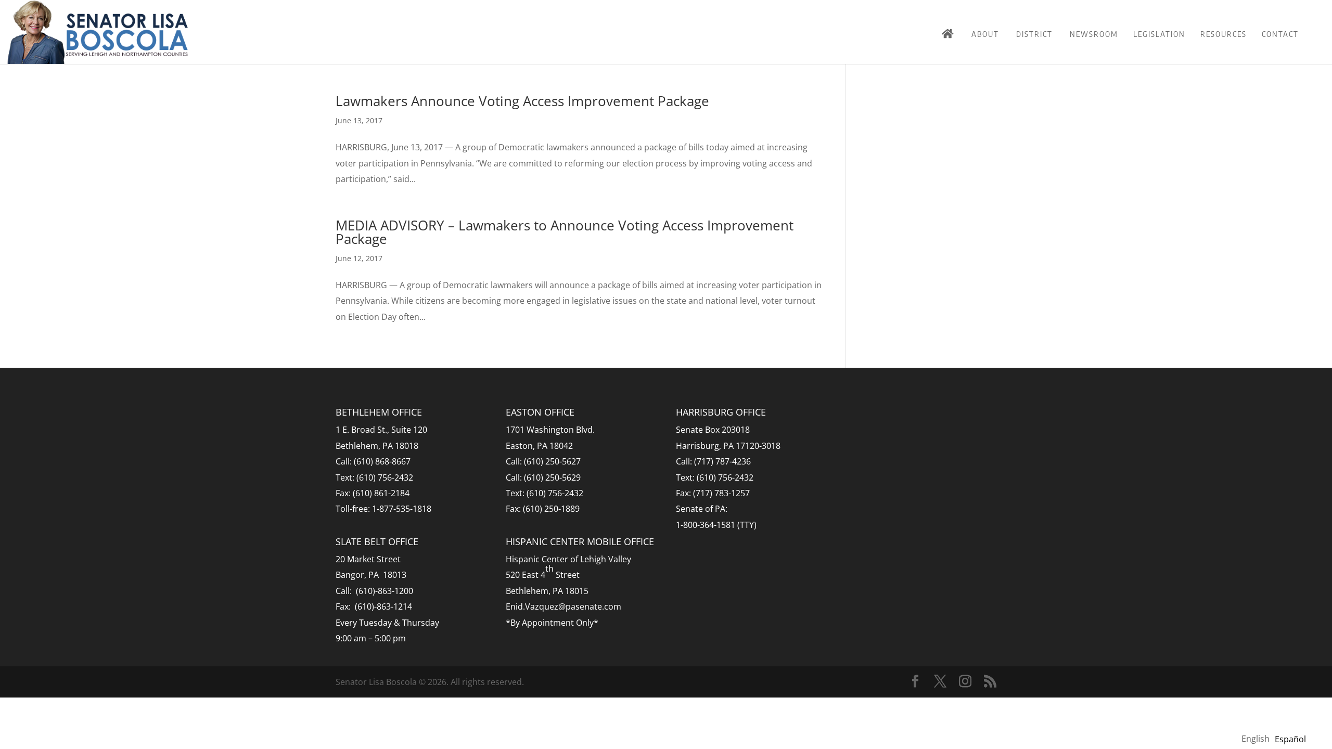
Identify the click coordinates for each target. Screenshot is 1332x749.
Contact (1280, 33)
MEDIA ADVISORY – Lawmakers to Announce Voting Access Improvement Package (564, 232)
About (985, 33)
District (1034, 33)
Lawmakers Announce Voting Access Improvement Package (522, 101)
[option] (1290, 739)
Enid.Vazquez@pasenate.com (563, 606)
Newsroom (1094, 33)
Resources (1223, 33)
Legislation (1159, 33)
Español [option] (1290, 739)
